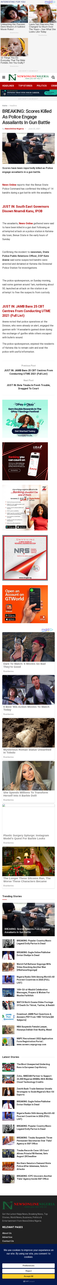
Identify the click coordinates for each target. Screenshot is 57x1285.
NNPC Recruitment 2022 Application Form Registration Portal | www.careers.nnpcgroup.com (35, 1041)
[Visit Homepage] (28, 77)
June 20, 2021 (34, 129)
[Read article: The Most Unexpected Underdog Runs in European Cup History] (8, 1067)
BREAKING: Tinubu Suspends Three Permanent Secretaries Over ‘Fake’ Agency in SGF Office (34, 1140)
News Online (9, 184)
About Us (7, 1233)
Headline (13, 106)
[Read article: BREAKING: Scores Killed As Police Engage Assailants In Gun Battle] (28, 921)
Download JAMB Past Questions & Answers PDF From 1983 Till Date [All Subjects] (35, 1017)
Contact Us (8, 1241)
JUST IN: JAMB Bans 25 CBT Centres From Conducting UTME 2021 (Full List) (26, 311)
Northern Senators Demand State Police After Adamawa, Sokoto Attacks (34, 1166)
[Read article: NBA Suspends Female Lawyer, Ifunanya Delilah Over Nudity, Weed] (8, 1029)
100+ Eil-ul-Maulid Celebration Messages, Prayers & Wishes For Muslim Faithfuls (33, 992)
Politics (42, 86)
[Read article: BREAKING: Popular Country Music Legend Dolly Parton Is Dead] (8, 943)
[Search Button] (53, 77)
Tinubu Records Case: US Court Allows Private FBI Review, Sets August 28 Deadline (33, 1153)
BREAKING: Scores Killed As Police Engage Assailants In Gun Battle (27, 931)
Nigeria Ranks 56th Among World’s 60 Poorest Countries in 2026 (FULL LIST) (35, 980)
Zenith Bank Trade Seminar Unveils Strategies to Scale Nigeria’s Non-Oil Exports (35, 1092)
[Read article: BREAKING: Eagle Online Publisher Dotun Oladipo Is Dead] (8, 955)
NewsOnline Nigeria (14, 129)
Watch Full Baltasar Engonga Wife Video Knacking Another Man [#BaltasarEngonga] (34, 967)
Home (4, 106)
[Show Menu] (3, 77)
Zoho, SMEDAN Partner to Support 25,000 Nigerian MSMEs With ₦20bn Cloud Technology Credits (35, 1079)
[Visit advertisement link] (28, 93)
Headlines (8, 86)
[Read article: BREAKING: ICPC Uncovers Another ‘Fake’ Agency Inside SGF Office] (8, 1179)
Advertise (7, 1237)
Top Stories (25, 86)
